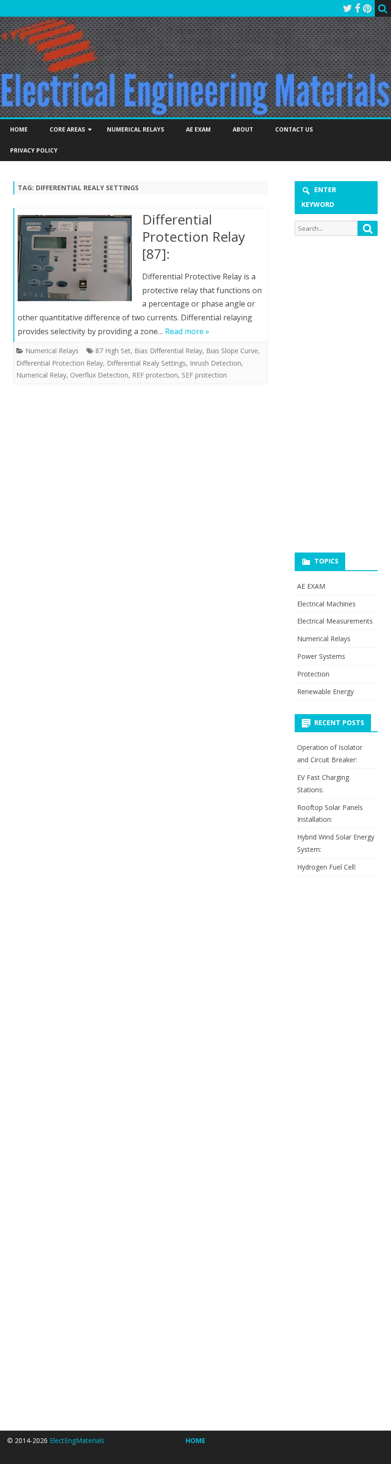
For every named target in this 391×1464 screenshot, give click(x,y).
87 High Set (113, 350)
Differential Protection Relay (59, 363)
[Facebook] (357, 8)
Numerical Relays (135, 129)
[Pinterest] (367, 8)
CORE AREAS (67, 129)
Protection (313, 673)
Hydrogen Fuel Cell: (326, 866)
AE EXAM (198, 129)
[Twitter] (347, 8)
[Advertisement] (343, 392)
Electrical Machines (326, 603)
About (243, 129)
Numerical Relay (41, 374)
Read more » (187, 331)
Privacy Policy (34, 150)
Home (19, 129)
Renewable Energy (325, 691)
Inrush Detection (215, 363)
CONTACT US (294, 129)
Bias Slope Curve (232, 350)
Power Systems (321, 656)
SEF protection (204, 374)
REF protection (155, 374)
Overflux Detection (99, 374)
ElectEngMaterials (77, 1440)
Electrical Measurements (335, 620)
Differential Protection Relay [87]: (193, 236)
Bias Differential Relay (168, 350)
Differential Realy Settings (146, 363)
